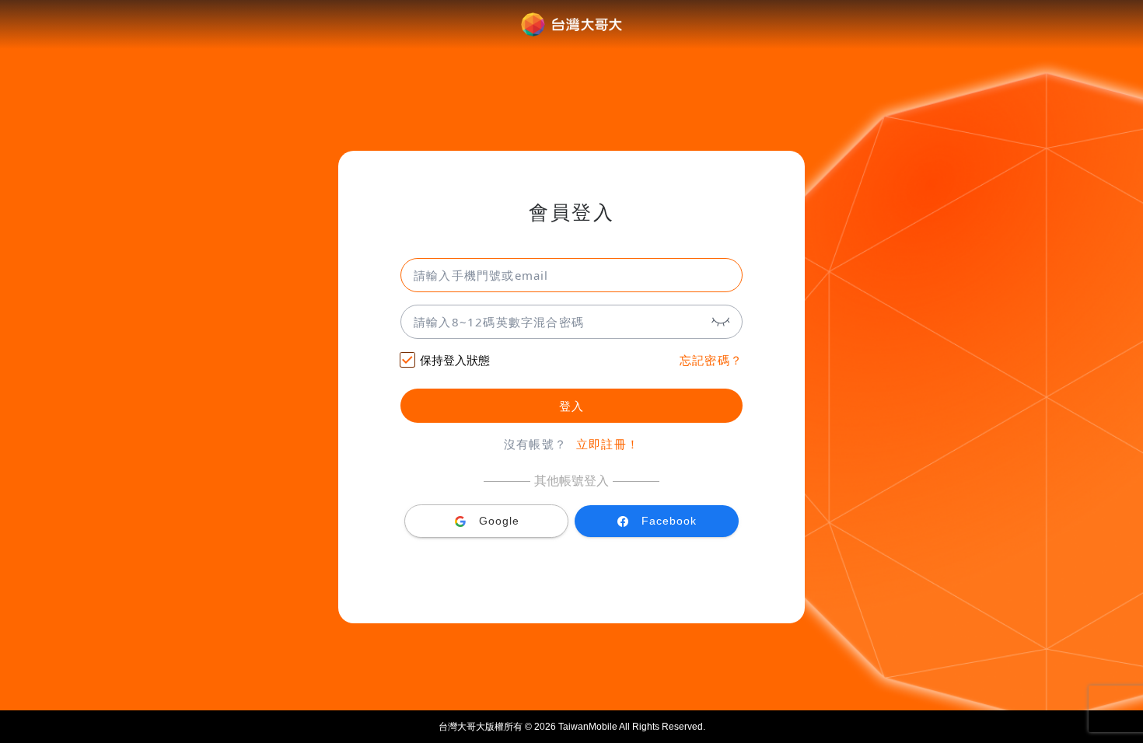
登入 (571, 406)
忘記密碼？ (711, 360)
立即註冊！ (607, 444)
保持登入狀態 (455, 360)
